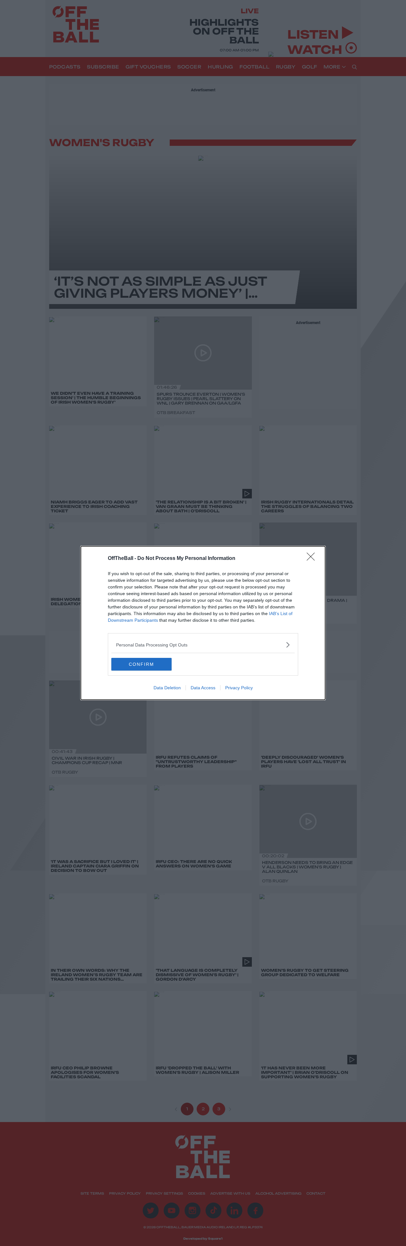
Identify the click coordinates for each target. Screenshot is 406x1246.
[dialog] (203, 623)
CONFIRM (141, 664)
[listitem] (203, 644)
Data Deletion (167, 687)
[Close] (313, 559)
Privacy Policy (239, 687)
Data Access (203, 687)
